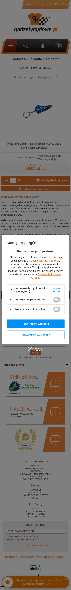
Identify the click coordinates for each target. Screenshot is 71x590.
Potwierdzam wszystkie (35, 323)
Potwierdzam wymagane (35, 334)
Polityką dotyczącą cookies (44, 260)
